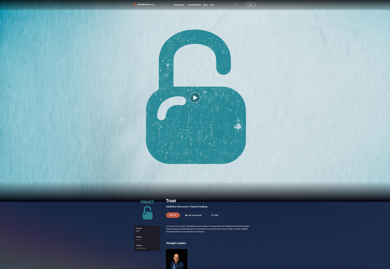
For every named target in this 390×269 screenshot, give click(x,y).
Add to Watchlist (195, 215)
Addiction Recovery (177, 206)
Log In (251, 5)
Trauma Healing (198, 206)
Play (174, 215)
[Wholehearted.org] (144, 3)
